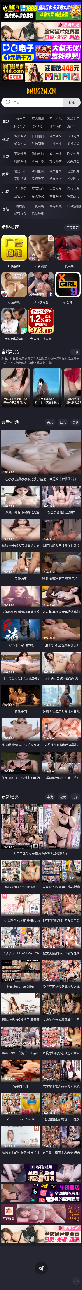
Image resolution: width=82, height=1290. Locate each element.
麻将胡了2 (20, 126)
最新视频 (10, 422)
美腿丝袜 (20, 178)
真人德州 (38, 118)
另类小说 (38, 196)
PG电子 (20, 118)
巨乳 (63, 422)
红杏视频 (20, 213)
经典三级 (38, 161)
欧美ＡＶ (55, 136)
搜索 (72, 102)
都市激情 (20, 188)
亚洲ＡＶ (20, 136)
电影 (5, 156)
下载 (75, 352)
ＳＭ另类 (73, 143)
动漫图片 (73, 171)
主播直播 (55, 143)
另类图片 (73, 178)
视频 (5, 139)
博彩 (5, 121)
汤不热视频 (73, 206)
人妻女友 (55, 188)
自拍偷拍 (38, 136)
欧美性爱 (73, 153)
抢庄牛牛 (73, 126)
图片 (5, 174)
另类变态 (73, 161)
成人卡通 (55, 153)
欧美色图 (55, 171)
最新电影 (10, 797)
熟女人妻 (20, 143)
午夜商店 (38, 206)
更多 (75, 422)
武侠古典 (73, 188)
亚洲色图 (38, 171)
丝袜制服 (38, 143)
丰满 (50, 797)
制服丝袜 (20, 161)
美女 (50, 422)
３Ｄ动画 (73, 136)
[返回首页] (76, 1281)
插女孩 (20, 206)
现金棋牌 (55, 126)
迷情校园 (20, 196)
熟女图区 (55, 178)
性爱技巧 (73, 196)
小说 (5, 191)
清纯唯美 (38, 178)
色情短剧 (38, 213)
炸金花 (37, 126)
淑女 (63, 797)
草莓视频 (55, 206)
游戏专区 (73, 118)
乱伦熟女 (55, 161)
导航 (5, 209)
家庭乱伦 (38, 188)
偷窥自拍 (20, 171)
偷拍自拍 (38, 153)
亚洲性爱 (20, 153)
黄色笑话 (55, 196)
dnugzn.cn (41, 91)
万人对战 (55, 118)
